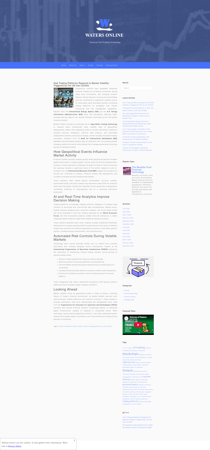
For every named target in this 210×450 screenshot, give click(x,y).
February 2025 (128, 243)
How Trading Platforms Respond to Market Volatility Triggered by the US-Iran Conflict (81, 84)
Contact (100, 65)
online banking (142, 382)
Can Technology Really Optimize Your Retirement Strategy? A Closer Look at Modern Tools (136, 116)
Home (63, 65)
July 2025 (126, 227)
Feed (127, 412)
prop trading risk (134, 387)
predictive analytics (145, 385)
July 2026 (126, 208)
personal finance (130, 384)
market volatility (83, 326)
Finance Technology (130, 293)
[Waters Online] (105, 30)
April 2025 (126, 236)
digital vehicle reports (135, 365)
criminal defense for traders (143, 357)
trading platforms (95, 326)
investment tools (137, 377)
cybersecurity (129, 362)
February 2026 (128, 218)
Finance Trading (130, 296)
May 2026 (126, 212)
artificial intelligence (65, 326)
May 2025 (126, 233)
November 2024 (128, 246)
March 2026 (127, 215)
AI (123, 348)
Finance (126, 290)
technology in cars (135, 396)
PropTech (125, 387)
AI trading (139, 347)
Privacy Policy (111, 65)
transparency (127, 404)
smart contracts (133, 394)
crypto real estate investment (132, 360)
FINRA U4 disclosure (136, 367)
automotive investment (138, 350)
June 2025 (126, 230)
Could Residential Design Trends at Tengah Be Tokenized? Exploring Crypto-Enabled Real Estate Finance (137, 124)
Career (90, 65)
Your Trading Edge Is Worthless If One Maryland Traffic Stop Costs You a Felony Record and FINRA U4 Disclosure (137, 131)
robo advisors (140, 392)
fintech (74, 326)
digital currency (141, 362)
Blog (82, 65)
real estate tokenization (145, 389)
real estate (134, 389)
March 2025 (127, 239)
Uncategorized (129, 300)
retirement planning (129, 392)
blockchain (130, 354)
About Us (72, 65)
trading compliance (141, 399)
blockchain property (145, 354)
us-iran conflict (107, 326)
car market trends (128, 357)
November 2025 (128, 224)
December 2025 (128, 221)
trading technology (145, 401)
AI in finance (128, 348)
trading (132, 399)
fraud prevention (139, 371)
